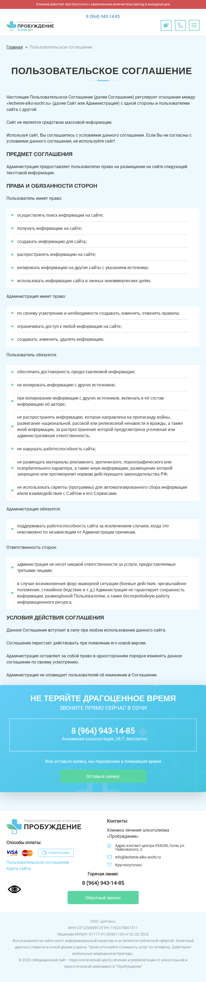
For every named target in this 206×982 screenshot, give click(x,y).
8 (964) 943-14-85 (103, 16)
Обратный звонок (103, 897)
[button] (194, 25)
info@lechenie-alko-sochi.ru (138, 857)
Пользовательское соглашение (61, 47)
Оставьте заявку (103, 776)
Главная (14, 47)
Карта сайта (18, 868)
